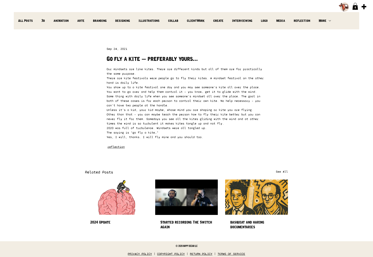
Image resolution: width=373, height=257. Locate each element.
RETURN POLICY (201, 254)
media (280, 21)
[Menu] (364, 6)
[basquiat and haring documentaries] (256, 197)
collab (173, 21)
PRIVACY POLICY (140, 254)
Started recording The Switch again (186, 224)
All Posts (25, 21)
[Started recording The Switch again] (186, 197)
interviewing (242, 21)
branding (100, 21)
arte (80, 21)
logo (264, 21)
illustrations (149, 21)
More (322, 21)
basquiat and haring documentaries (247, 224)
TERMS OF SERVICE (231, 254)
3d (43, 21)
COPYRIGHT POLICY (171, 254)
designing (122, 21)
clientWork (196, 21)
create (218, 21)
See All (282, 171)
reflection (302, 21)
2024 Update (100, 222)
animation (61, 21)
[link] (355, 6)
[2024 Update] (116, 197)
